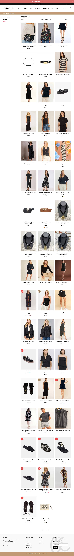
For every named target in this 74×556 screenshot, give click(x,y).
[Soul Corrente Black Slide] (63, 92)
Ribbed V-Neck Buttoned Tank (45, 163)
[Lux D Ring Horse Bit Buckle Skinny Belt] (46, 210)
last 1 (39, 291)
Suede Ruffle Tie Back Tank (63, 371)
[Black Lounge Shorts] (63, 300)
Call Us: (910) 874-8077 (8, 541)
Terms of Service (29, 547)
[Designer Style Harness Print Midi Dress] (63, 477)
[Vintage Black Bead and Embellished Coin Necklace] (46, 241)
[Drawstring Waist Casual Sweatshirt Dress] (28, 270)
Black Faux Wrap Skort (63, 45)
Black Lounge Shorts (62, 312)
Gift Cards (28, 541)
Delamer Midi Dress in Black (46, 400)
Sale (57, 8)
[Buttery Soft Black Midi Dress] (28, 92)
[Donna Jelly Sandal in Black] (28, 447)
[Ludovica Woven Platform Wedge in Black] (46, 447)
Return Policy (28, 543)
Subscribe (55, 547)
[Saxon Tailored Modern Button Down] (46, 359)
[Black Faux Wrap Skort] (63, 33)
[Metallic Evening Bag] (46, 506)
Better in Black (8, 13)
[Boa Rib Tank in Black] (46, 121)
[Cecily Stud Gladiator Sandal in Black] (63, 447)
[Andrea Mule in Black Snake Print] (28, 477)
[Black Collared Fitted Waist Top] (63, 418)
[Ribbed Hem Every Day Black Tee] (46, 418)
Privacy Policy (44, 553)
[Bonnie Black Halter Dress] (28, 121)
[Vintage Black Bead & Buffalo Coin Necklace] (63, 210)
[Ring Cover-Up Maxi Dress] (28, 151)
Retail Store (41, 543)
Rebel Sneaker (28, 371)
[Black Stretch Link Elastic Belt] (46, 62)
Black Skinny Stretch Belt (28, 74)
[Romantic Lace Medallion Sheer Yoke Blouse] (46, 329)
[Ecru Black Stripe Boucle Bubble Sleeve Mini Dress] (46, 477)
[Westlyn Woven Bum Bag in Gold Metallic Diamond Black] (28, 33)
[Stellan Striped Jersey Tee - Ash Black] (63, 62)
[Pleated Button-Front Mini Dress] (63, 270)
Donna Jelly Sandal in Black (29, 459)
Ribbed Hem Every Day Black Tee (46, 430)
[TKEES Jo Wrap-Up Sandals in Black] (28, 506)
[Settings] (66, 8)
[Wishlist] (68, 8)
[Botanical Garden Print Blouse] (46, 33)
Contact (40, 541)
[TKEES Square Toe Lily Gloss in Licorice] (28, 388)
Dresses (31, 8)
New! (19, 8)
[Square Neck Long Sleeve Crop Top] (46, 270)
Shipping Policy (29, 545)
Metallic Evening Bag (45, 518)
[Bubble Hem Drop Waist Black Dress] (63, 388)
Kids (52, 8)
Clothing (25, 8)
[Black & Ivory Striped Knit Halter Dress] (63, 151)
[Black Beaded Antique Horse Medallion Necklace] (63, 241)
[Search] (63, 8)
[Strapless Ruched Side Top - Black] (46, 300)
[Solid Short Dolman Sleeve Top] (63, 180)
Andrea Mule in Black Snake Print (28, 489)
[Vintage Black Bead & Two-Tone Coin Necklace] (28, 241)
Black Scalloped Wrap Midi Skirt (28, 192)
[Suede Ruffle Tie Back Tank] (63, 359)
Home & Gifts (46, 8)
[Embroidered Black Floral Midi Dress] (28, 300)
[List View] (23, 19)
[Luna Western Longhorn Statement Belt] (28, 210)
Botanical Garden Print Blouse (45, 45)
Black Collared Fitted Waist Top (63, 430)
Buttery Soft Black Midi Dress (28, 104)
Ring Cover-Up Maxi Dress (28, 163)
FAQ (26, 540)
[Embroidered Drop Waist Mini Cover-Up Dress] (28, 418)
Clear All (4, 21)
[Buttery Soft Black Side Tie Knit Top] (46, 92)
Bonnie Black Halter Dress (28, 133)
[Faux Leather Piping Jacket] (28, 329)
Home (4, 13)
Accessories (38, 8)
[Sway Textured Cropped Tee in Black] (63, 121)
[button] (70, 8)
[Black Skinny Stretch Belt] (28, 62)
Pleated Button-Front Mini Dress (63, 282)
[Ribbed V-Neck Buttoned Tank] (46, 151)
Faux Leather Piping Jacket (28, 341)
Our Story (41, 540)
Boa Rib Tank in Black (45, 133)
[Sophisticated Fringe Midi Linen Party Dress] (63, 329)
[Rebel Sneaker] (28, 359)
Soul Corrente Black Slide (62, 104)
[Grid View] (21, 19)
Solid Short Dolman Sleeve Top (62, 192)
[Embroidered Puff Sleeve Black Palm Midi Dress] (46, 180)
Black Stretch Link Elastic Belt (45, 74)
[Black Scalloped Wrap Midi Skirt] (28, 180)
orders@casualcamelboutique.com (11, 543)
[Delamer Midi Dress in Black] (46, 388)
